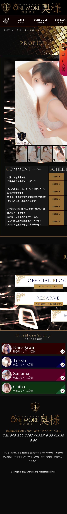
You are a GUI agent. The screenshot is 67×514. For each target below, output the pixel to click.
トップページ (8, 30)
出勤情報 (59, 453)
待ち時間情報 (47, 453)
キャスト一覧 (21, 30)
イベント (17, 457)
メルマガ (27, 457)
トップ (5, 453)
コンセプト (14, 453)
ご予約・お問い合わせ (42, 457)
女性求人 (58, 457)
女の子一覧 (34, 453)
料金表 (25, 453)
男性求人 (32, 461)
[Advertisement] (23, 493)
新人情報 (7, 457)
